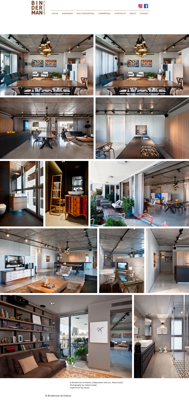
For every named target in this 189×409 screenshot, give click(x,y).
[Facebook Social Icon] (146, 6)
